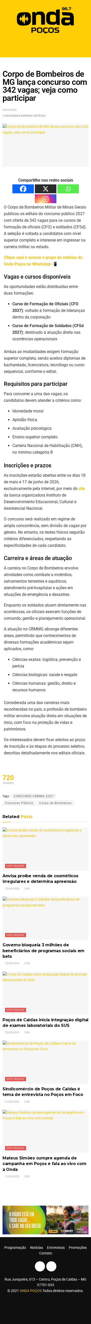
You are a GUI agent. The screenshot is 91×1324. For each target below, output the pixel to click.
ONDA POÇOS (31, 1291)
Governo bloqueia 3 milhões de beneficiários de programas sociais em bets (43, 951)
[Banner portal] (45, 1220)
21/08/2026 (12, 1101)
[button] (45, 46)
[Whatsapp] (68, 188)
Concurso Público (19, 803)
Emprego (27, 115)
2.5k (27, 963)
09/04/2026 (10, 109)
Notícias (40, 115)
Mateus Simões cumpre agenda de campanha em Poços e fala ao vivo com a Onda (44, 1164)
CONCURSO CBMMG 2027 (34, 796)
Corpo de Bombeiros (55, 803)
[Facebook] (23, 188)
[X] (45, 188)
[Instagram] (45, 198)
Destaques (13, 115)
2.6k (27, 888)
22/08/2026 (12, 888)
